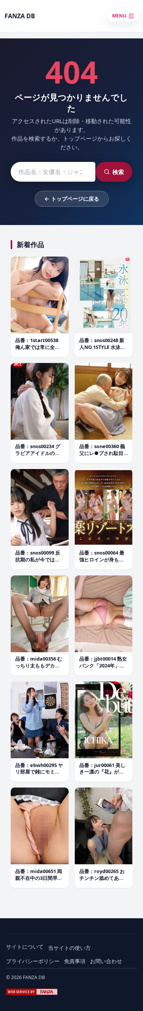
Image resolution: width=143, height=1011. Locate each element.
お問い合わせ (106, 961)
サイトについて (24, 946)
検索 (118, 172)
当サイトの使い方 (69, 947)
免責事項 (74, 961)
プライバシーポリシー (32, 961)
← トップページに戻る (71, 198)
